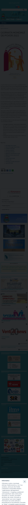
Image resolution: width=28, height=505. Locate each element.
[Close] (24, 481)
